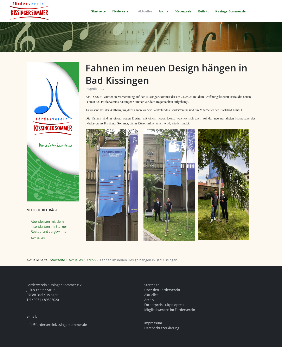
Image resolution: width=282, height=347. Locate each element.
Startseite (151, 285)
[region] (141, 37)
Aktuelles (151, 295)
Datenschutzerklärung (161, 328)
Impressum (153, 323)
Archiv (149, 300)
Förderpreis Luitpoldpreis (164, 304)
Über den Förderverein (162, 290)
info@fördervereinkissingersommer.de (57, 324)
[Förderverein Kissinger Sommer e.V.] (29, 10)
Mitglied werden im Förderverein (169, 309)
